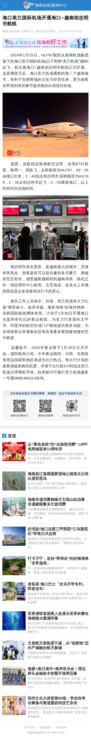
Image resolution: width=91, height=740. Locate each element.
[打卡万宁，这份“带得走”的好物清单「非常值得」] (14, 565)
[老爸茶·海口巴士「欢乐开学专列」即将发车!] (14, 591)
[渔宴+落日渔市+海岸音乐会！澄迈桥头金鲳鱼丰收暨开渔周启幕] (14, 675)
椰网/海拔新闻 (11, 31)
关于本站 (29, 727)
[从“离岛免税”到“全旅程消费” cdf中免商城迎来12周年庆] (14, 451)
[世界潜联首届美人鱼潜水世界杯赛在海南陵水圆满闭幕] (14, 620)
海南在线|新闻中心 (51, 5)
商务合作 (62, 727)
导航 (5, 5)
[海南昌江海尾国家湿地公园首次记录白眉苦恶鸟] (14, 481)
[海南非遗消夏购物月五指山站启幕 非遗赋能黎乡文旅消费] (14, 506)
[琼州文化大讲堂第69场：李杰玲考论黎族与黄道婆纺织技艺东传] (14, 705)
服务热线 (45, 727)
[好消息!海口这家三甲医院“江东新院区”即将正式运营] (14, 536)
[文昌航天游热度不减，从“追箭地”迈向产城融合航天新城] (14, 650)
